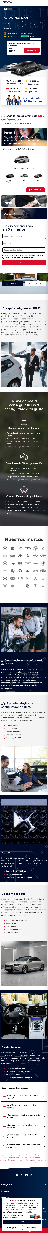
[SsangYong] (20, 578)
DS (10, 9)
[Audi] (27, 548)
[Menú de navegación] (44, 3)
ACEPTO (21, 1222)
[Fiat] (20, 563)
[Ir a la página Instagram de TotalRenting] (22, 1175)
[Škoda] (12, 571)
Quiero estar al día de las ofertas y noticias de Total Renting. (24, 255)
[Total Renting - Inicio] (8, 2)
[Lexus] (27, 571)
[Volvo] (27, 578)
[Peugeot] (43, 548)
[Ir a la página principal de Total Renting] (6, 9)
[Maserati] (43, 586)
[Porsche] (27, 586)
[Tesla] (35, 586)
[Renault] (27, 556)
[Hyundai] (43, 556)
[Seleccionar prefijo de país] (5, 243)
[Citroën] (5, 556)
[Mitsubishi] (35, 578)
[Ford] (12, 556)
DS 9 (15, 9)
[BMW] (35, 548)
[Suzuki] (12, 586)
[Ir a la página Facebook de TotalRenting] (17, 1175)
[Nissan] (5, 563)
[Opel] (12, 563)
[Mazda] (5, 578)
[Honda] (43, 578)
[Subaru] (12, 578)
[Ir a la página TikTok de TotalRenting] (31, 1175)
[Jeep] (35, 571)
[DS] (5, 571)
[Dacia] (27, 563)
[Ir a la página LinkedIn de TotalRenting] (26, 1175)
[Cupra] (5, 586)
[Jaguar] (20, 586)
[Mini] (35, 556)
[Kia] (35, 563)
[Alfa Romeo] (43, 563)
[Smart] (20, 571)
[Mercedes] (5, 548)
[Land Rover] (43, 571)
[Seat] (12, 548)
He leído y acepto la (19, 257)
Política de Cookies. (10, 1217)
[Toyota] (20, 556)
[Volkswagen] (20, 548)
